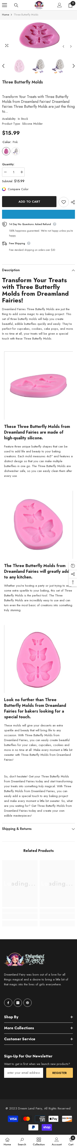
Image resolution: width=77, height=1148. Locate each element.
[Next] (71, 46)
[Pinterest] (27, 1003)
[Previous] (63, 46)
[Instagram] (18, 1003)
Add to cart (29, 201)
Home (5, 15)
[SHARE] (72, 202)
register (59, 1073)
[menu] (4, 5)
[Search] (16, 5)
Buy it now (38, 214)
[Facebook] (8, 1003)
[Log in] (59, 5)
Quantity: (8, 164)
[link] (20, 916)
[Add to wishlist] (64, 202)
